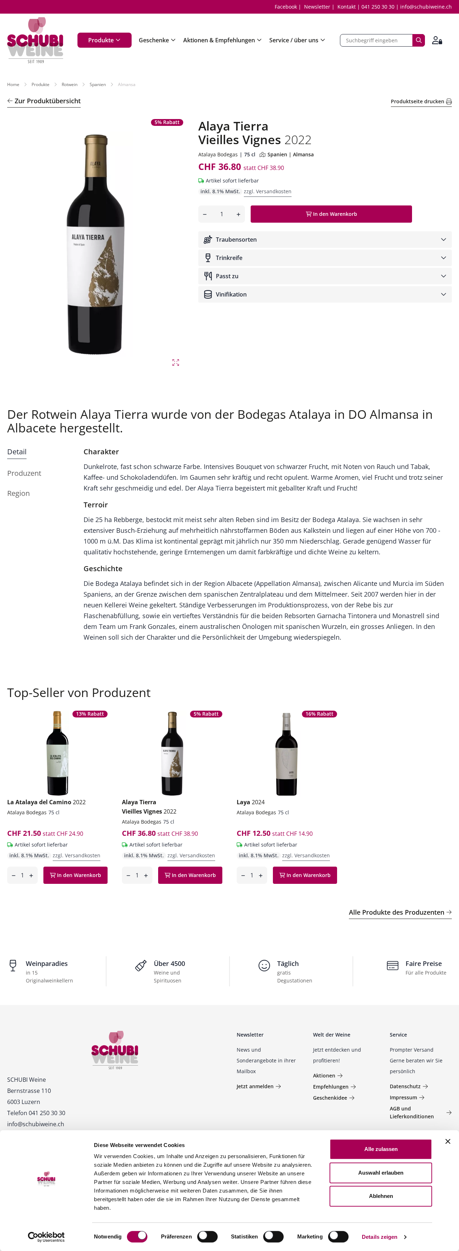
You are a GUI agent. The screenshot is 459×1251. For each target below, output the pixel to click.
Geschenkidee (330, 1097)
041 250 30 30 (377, 6)
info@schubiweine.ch (426, 6)
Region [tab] (18, 493)
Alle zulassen (381, 1149)
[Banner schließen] (447, 1141)
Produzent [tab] (24, 473)
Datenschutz (405, 1086)
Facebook (286, 6)
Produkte (101, 40)
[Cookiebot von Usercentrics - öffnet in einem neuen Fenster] (46, 1237)
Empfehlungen (331, 1086)
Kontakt (346, 6)
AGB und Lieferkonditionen (412, 1112)
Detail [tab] (17, 451)
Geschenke (154, 40)
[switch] (208, 1237)
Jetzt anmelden (255, 1086)
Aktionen (324, 1075)
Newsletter (317, 6)
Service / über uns (293, 40)
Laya (251, 802)
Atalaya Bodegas (218, 154)
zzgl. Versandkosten (268, 191)
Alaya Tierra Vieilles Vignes (149, 806)
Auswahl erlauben (380, 1173)
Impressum (403, 1097)
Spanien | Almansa (291, 154)
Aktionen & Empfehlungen (219, 40)
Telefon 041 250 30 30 (36, 1113)
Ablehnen (381, 1196)
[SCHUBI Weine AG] (35, 40)
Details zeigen (379, 1237)
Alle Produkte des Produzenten (396, 912)
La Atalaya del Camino (46, 802)
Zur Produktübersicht (48, 100)
